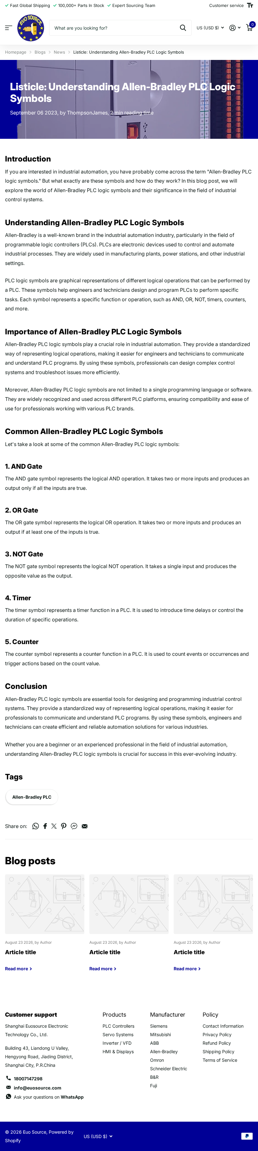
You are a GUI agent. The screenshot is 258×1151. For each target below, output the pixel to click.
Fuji (153, 1085)
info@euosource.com (37, 1087)
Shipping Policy (218, 1051)
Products (114, 1014)
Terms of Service (220, 1060)
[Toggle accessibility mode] (250, 5)
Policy (210, 1014)
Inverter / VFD (117, 1043)
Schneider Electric (168, 1068)
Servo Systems (118, 1034)
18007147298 (28, 1078)
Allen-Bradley (164, 1051)
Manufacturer (167, 1014)
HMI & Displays (118, 1051)
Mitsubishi (160, 1034)
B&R (154, 1077)
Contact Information (223, 1026)
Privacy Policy (217, 1034)
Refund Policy (217, 1043)
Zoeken (183, 28)
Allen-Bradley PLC (31, 797)
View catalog (8, 28)
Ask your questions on (49, 1097)
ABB (154, 1043)
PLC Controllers (118, 1026)
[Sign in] (235, 28)
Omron (157, 1060)
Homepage (15, 52)
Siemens (158, 1026)
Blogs (40, 52)
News (59, 52)
